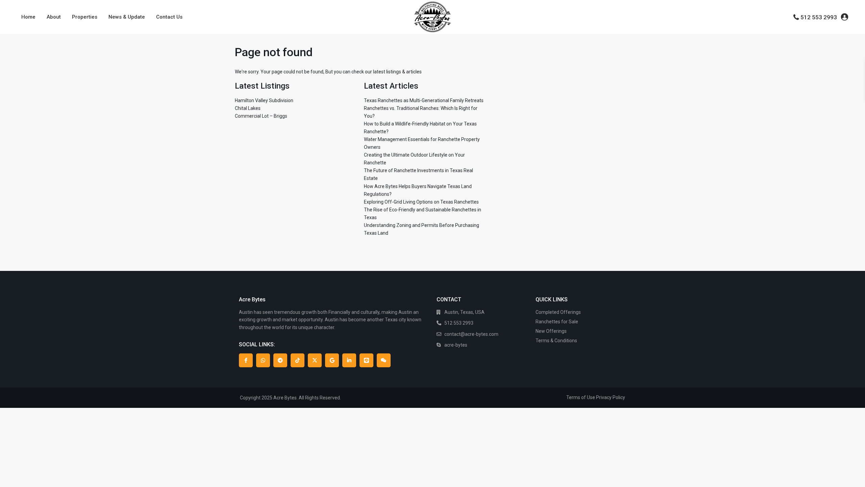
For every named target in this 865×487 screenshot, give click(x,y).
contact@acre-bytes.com (471, 334)
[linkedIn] (349, 360)
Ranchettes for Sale (557, 321)
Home (28, 17)
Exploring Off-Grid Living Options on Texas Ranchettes (421, 202)
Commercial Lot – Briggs (261, 116)
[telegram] (280, 360)
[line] (366, 360)
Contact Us (169, 17)
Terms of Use (580, 397)
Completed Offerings (558, 312)
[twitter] (315, 360)
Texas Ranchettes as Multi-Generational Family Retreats (424, 100)
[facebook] (246, 360)
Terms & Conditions (556, 340)
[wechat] (384, 360)
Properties (84, 17)
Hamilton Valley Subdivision (264, 100)
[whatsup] (263, 360)
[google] (332, 360)
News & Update (126, 17)
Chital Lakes (248, 108)
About (54, 17)
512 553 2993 (818, 17)
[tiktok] (297, 360)
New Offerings (551, 331)
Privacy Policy (610, 397)
